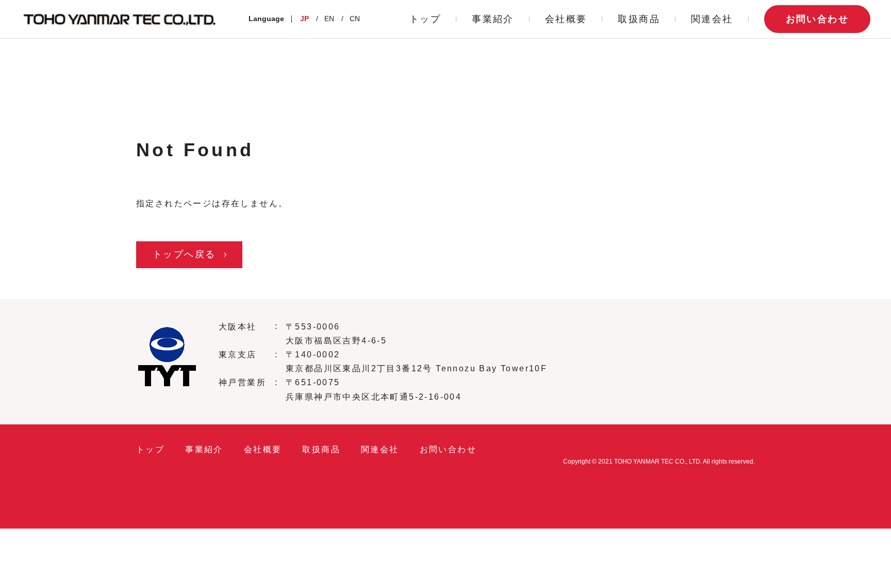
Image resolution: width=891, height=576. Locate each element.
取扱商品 (639, 19)
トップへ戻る (184, 254)
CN (355, 18)
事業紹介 (493, 19)
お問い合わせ (817, 19)
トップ (425, 19)
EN (329, 18)
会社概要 (566, 19)
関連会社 (712, 19)
